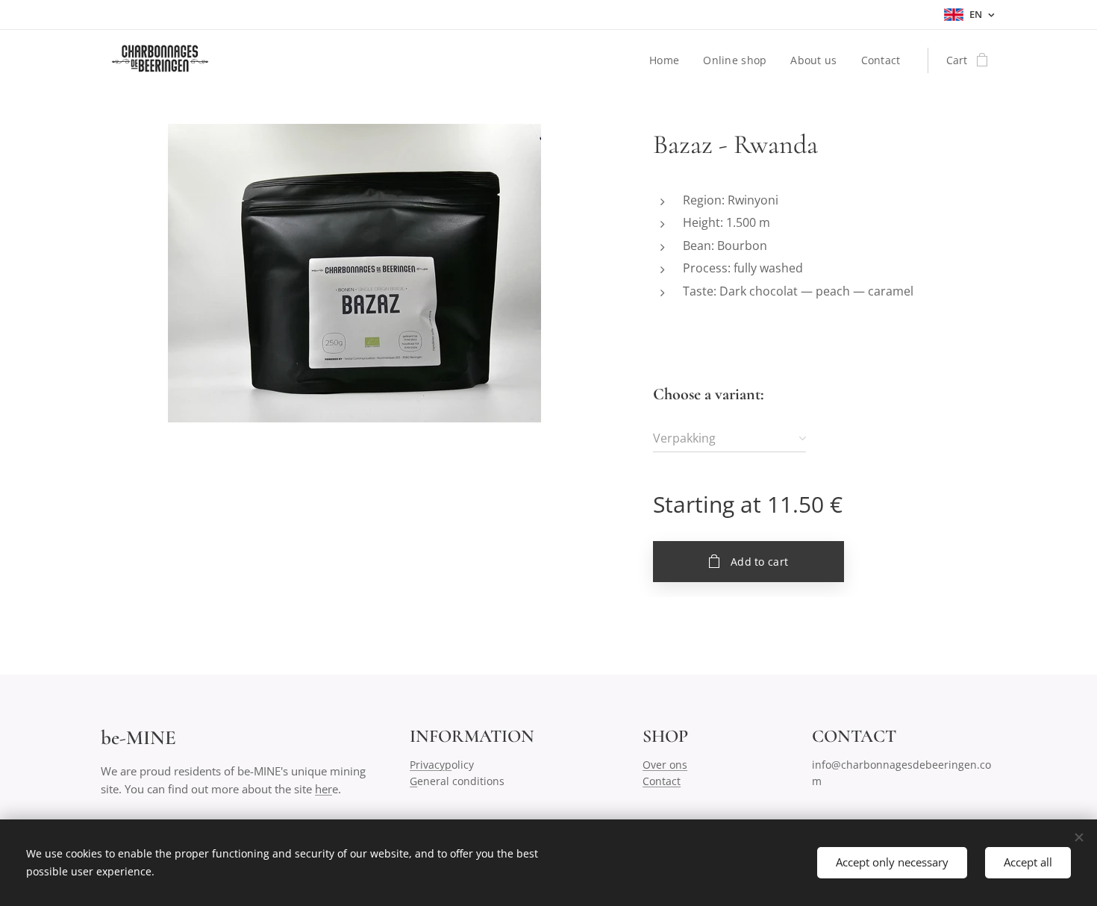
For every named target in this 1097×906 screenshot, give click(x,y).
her (323, 788)
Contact (662, 781)
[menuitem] (668, 60)
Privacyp (430, 764)
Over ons (665, 764)
